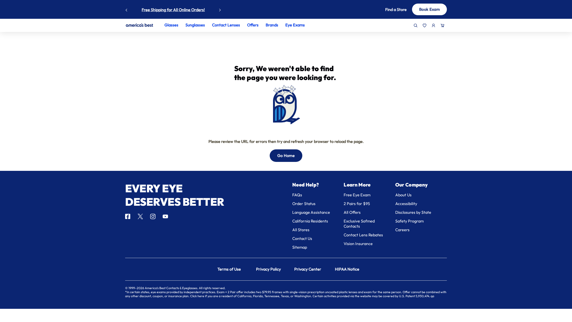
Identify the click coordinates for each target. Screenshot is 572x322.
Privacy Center (307, 269)
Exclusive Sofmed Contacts (359, 223)
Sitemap (299, 247)
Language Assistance (311, 212)
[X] (140, 216)
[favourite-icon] (424, 25)
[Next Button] (220, 9)
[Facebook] (127, 216)
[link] (139, 25)
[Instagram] (153, 216)
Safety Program (409, 221)
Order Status (303, 203)
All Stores (300, 229)
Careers (402, 229)
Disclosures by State (413, 212)
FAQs (297, 194)
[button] (389, 9)
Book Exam (429, 9)
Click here (197, 296)
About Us (403, 194)
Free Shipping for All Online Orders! (173, 9)
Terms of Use (229, 269)
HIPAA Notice (347, 269)
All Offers (352, 212)
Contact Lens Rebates (363, 234)
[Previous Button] (126, 9)
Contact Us (302, 238)
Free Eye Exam (357, 194)
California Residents (310, 221)
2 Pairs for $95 (357, 203)
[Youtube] (165, 216)
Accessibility (406, 203)
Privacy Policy (268, 269)
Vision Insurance (358, 243)
